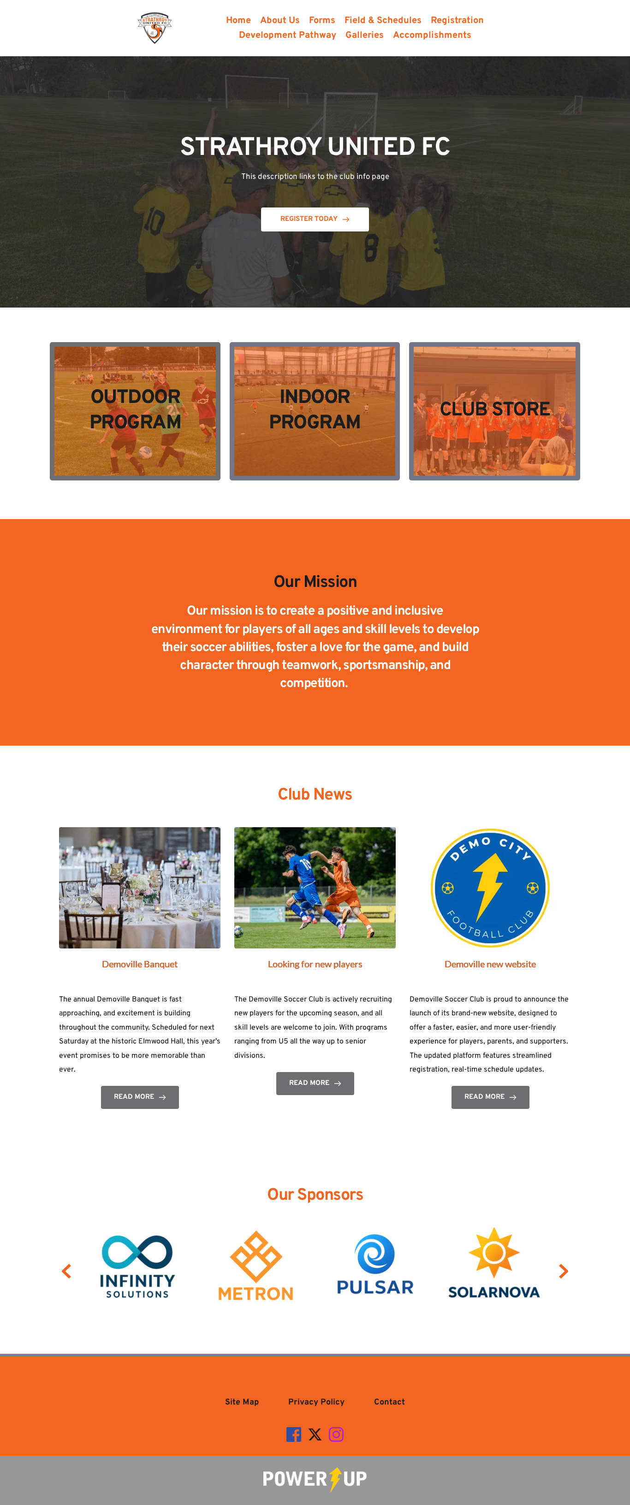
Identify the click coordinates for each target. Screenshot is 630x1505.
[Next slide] (563, 1271)
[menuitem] (238, 20)
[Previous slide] (66, 1271)
